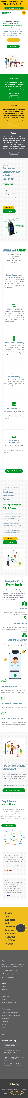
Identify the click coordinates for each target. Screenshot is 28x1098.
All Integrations (8, 825)
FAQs (4, 1028)
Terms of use (23, 1089)
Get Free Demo (10, 538)
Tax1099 (4, 986)
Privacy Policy (17, 1089)
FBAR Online (6, 993)
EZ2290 (4, 990)
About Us (5, 1021)
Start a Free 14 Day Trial (14, 790)
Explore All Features (13, 471)
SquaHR (4, 999)
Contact (9, 211)
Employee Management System (12, 1015)
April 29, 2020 (7, 1053)
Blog (3, 1034)
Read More (14, 96)
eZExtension (6, 996)
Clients (4, 1024)
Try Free (20, 927)
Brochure (8, 207)
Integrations (6, 1018)
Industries (5, 1031)
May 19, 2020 (7, 1067)
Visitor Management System (10, 1012)
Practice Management (9, 1002)
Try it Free (10, 542)
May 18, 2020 (7, 1060)
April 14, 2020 (7, 1047)
